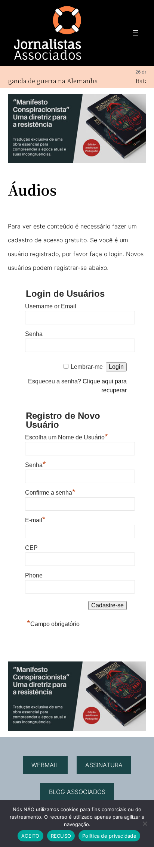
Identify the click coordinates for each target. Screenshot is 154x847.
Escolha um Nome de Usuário (66, 436)
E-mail (35, 519)
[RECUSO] (144, 823)
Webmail (45, 765)
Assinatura (104, 765)
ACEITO (30, 836)
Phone (34, 575)
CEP (31, 548)
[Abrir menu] (135, 32)
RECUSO (61, 836)
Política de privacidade (109, 836)
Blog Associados (77, 791)
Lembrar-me (87, 367)
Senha (34, 334)
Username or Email (50, 306)
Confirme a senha (50, 492)
